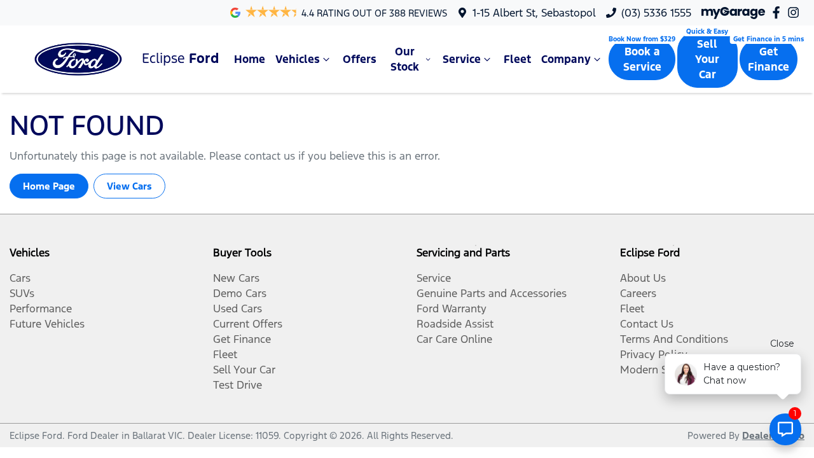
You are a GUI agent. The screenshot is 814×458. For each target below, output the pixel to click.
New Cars (236, 278)
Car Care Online (454, 339)
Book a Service (642, 59)
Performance (41, 309)
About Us (643, 278)
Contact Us (646, 324)
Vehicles (297, 59)
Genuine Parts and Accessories (492, 293)
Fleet (517, 59)
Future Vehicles (47, 324)
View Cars (129, 186)
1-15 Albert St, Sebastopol (534, 13)
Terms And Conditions (674, 339)
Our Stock (404, 59)
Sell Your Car (707, 59)
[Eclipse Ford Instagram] (795, 12)
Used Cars (237, 309)
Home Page (49, 186)
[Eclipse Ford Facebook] (778, 12)
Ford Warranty (451, 309)
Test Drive (237, 385)
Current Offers (247, 324)
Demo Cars (239, 293)
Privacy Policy (653, 354)
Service (462, 59)
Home (249, 59)
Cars (20, 278)
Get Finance (768, 59)
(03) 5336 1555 (656, 13)
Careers (638, 293)
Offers (359, 59)
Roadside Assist (455, 324)
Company (566, 59)
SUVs (22, 293)
